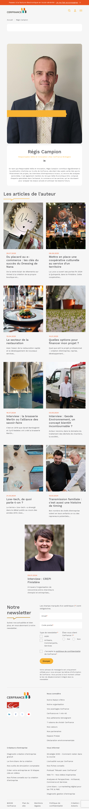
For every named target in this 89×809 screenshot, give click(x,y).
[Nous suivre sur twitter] (22, 714)
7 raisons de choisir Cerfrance (60, 722)
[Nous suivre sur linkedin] (9, 714)
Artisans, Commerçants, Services (51, 643)
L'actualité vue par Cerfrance (60, 761)
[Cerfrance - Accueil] (17, 10)
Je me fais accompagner (67, 2)
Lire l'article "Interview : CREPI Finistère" (43, 526)
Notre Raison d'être (56, 700)
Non (79, 639)
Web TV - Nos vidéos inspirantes (61, 775)
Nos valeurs (52, 727)
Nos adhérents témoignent (59, 718)
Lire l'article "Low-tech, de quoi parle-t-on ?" (23, 447)
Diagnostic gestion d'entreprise (61, 794)
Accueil (10, 20)
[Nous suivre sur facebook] (15, 714)
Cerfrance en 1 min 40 (57, 713)
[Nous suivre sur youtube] (28, 714)
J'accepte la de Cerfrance (62, 652)
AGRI (46, 636)
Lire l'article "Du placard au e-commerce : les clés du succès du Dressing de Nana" (22, 205)
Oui (68, 639)
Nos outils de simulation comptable (23, 766)
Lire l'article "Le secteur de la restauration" (23, 287)
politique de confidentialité (68, 651)
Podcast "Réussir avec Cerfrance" (62, 770)
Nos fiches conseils (55, 766)
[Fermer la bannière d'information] (80, 3)
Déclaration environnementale (60, 740)
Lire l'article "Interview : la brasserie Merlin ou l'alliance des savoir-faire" (23, 364)
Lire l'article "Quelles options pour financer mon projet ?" (65, 288)
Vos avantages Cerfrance (58, 709)
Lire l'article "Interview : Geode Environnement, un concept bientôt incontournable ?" (62, 366)
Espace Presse (53, 736)
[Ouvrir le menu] (81, 10)
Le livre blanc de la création (19, 761)
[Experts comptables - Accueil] (13, 705)
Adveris (74, 806)
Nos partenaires (54, 731)
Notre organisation (55, 704)
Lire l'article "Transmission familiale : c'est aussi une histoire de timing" (65, 447)
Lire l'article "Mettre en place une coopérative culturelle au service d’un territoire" (63, 207)
